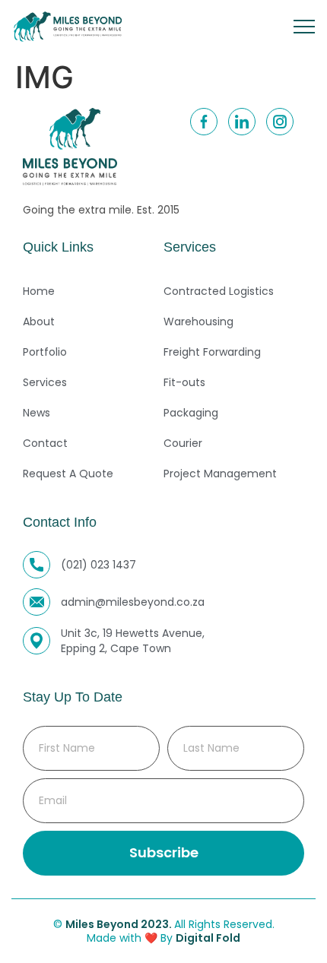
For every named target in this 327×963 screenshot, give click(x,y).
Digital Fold (208, 938)
